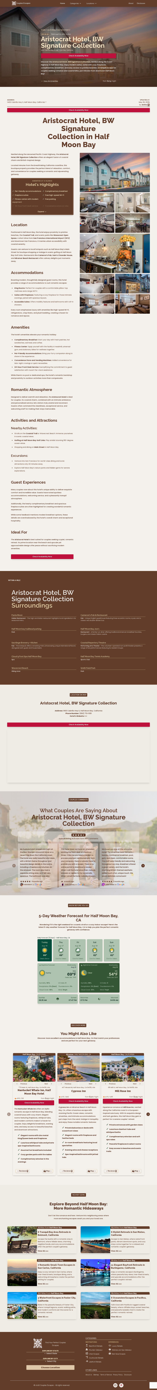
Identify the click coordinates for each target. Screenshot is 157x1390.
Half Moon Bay (63, 30)
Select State (51, 1353)
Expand (41, 212)
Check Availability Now (78, 56)
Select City (51, 1361)
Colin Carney (70, 884)
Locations (90, 3)
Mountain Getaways (95, 1350)
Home (62, 3)
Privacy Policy (118, 1375)
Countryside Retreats (96, 1358)
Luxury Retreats (117, 1346)
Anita (144, 105)
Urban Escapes (94, 1354)
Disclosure (141, 3)
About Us (89, 1375)
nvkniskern (28, 884)
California (51, 30)
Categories (74, 3)
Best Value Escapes (118, 1354)
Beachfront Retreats (95, 1346)
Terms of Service (106, 1375)
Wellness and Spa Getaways (121, 1350)
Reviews (22, 1171)
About (130, 3)
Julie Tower (109, 884)
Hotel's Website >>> (78, 716)
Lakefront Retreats (95, 1362)
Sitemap (96, 1375)
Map (48, 1171)
